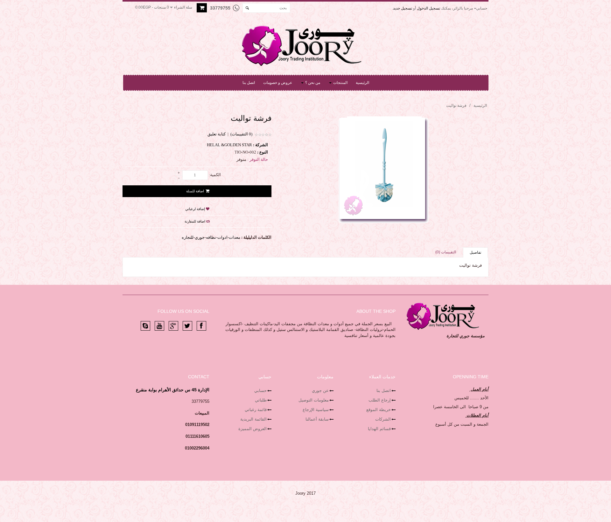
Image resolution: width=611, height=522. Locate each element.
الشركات (383, 419)
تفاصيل (475, 252)
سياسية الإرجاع (316, 409)
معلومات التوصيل (313, 400)
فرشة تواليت (456, 105)
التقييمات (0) (445, 252)
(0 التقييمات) (241, 134)
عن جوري (320, 390)
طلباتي (261, 400)
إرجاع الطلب (380, 400)
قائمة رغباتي (256, 409)
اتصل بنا (383, 390)
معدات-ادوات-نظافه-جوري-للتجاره (211, 237)
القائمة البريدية (253, 419)
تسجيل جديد (402, 8)
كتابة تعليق (216, 134)
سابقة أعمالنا (317, 419)
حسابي (260, 390)
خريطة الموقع (378, 409)
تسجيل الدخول (428, 8)
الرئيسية (480, 105)
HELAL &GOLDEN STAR (229, 144)
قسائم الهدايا (379, 428)
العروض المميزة (252, 428)
